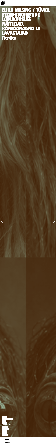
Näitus (5, 435)
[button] (4, 219)
